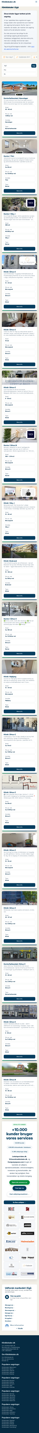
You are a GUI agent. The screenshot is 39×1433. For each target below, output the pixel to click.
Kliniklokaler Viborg (7, 1407)
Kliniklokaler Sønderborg (9, 1425)
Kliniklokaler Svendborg (9, 1427)
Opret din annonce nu (19, 1182)
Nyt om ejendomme (8, 1359)
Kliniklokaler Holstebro (8, 1412)
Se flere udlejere (19, 1202)
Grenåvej (8, 1321)
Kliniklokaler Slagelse (8, 1420)
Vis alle (20, 1328)
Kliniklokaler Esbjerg (8, 1374)
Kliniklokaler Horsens (8, 1384)
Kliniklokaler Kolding (8, 1382)
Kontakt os (5, 1360)
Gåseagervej (9, 1305)
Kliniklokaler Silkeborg (8, 1395)
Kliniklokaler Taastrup (8, 1414)
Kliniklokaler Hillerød (8, 1422)
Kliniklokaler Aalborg (8, 1372)
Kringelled (8, 1318)
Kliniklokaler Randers (8, 1380)
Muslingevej (9, 1307)
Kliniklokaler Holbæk (8, 1423)
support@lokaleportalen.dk (10, 1349)
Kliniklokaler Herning (8, 1394)
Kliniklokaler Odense (8, 1370)
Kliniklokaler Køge (7, 1410)
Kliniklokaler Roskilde (8, 1387)
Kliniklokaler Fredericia (9, 1409)
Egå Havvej (8, 1315)
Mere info (19, 133)
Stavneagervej (9, 1310)
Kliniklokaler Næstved (8, 1400)
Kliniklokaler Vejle (7, 1385)
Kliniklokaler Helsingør (8, 1399)
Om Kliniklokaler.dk (7, 1357)
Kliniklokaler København (9, 1367)
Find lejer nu (19, 1188)
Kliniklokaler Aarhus (8, 1369)
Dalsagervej (9, 1313)
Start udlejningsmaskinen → (19, 1194)
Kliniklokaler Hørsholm (8, 1397)
